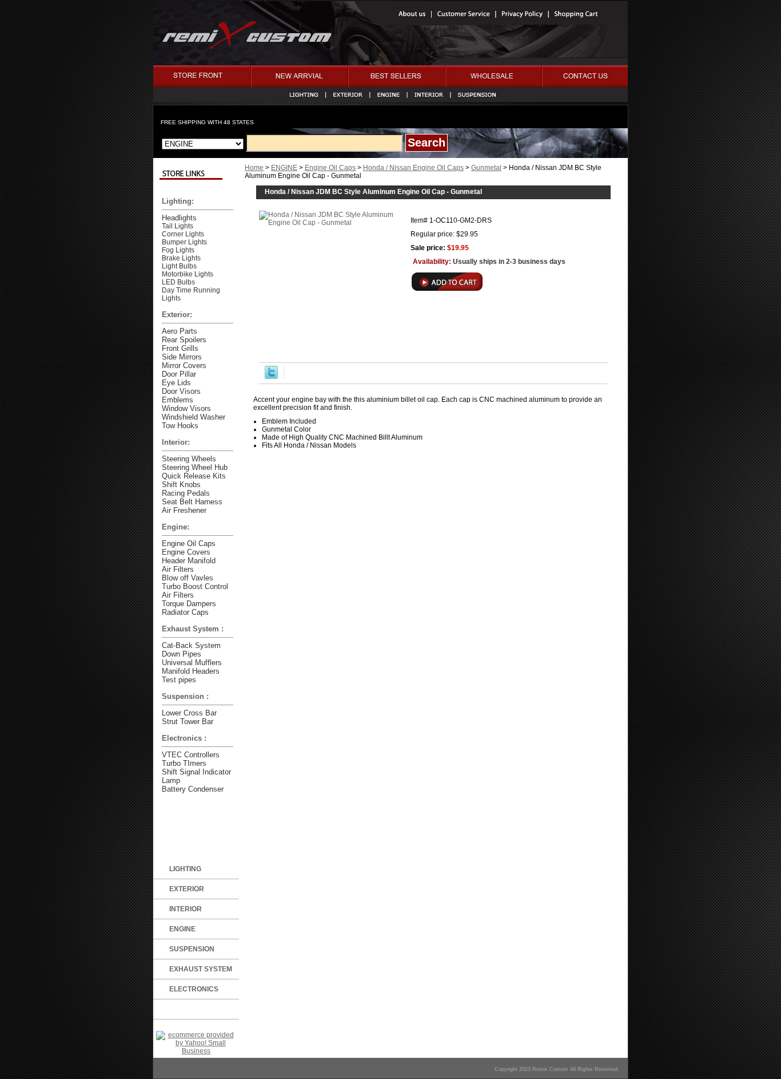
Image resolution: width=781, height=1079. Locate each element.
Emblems (177, 400)
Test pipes (179, 679)
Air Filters (178, 569)
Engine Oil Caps (330, 168)
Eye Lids (176, 382)
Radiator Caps (185, 612)
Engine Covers (186, 552)
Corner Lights (183, 234)
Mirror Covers (184, 365)
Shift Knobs (181, 484)
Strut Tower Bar (187, 721)
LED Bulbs (178, 282)
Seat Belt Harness (192, 501)
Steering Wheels (189, 458)
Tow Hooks (180, 425)
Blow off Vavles (187, 578)
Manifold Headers (191, 671)
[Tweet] (271, 377)
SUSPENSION (191, 949)
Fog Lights (178, 250)
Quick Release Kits (194, 476)
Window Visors (186, 408)
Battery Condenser (193, 789)
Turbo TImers (184, 763)
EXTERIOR (186, 889)
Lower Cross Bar (189, 713)
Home (254, 168)
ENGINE (284, 168)
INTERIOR (185, 909)
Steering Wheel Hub (195, 467)
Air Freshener (184, 510)
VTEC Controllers (191, 754)
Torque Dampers (189, 603)
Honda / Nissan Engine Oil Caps (413, 168)
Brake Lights (181, 258)
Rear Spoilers (184, 339)
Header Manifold (189, 560)
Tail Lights (177, 226)
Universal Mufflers (192, 662)
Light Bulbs (179, 266)
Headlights (179, 218)
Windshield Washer (193, 417)
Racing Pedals (186, 493)
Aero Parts (179, 331)
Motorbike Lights (187, 274)
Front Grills (180, 348)
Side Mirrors (182, 357)
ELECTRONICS (193, 989)
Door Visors (181, 391)
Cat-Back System (191, 645)
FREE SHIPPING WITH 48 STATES (207, 122)
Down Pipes (181, 654)
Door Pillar (179, 374)
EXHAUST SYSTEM (200, 969)
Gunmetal (486, 168)
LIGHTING (185, 869)
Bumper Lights (184, 242)
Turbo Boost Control (195, 586)
